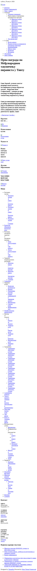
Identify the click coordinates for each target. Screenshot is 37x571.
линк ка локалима (4, 515)
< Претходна (4, 115)
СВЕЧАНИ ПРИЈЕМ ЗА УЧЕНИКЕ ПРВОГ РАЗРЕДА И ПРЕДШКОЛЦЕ (18, 565)
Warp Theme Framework (29, 569)
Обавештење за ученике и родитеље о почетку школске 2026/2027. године (18, 562)
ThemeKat (11, 569)
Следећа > (12, 115)
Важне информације (10, 555)
